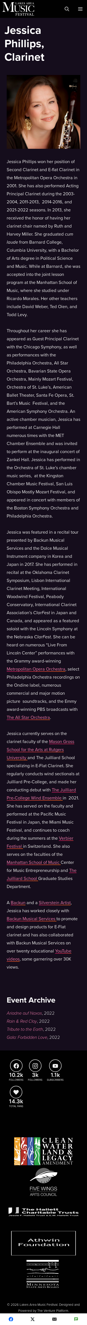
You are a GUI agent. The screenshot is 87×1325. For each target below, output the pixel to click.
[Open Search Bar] (67, 9)
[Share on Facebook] (11, 1319)
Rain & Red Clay (22, 1021)
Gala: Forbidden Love (27, 1037)
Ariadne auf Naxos (24, 1013)
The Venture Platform (52, 1311)
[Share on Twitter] (33, 1319)
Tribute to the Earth (25, 1029)
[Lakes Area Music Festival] (18, 9)
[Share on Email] (54, 1319)
